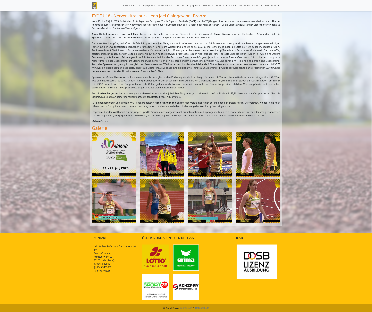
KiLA (232, 5)
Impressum (186, 308)
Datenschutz (202, 308)
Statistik (220, 5)
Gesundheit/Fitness (250, 5)
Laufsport (180, 5)
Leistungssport (145, 5)
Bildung (207, 5)
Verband (127, 5)
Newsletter (271, 5)
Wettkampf (164, 5)
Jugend (194, 5)
